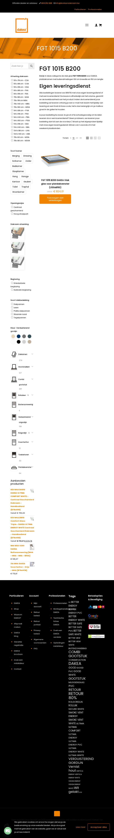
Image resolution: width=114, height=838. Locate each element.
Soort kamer (16, 151)
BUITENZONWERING (78, 648)
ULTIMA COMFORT (74, 728)
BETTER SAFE (75, 623)
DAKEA (17, 603)
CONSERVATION (77, 660)
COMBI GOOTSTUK (78, 653)
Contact (17, 669)
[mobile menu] (87, 25)
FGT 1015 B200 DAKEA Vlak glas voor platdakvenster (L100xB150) (55, 184)
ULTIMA (80, 723)
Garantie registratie (18, 643)
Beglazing (15, 279)
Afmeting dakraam (19, 76)
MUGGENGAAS (76, 682)
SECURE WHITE (76, 709)
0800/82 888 (46, 3)
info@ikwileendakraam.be (68, 3)
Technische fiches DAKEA (58, 621)
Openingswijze (17, 203)
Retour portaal (37, 623)
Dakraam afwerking (20, 224)
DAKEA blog (17, 634)
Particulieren (80, 9)
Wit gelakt (74, 790)
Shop (16, 609)
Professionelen (95, 9)
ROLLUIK (73, 705)
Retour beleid (37, 614)
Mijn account (37, 605)
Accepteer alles (99, 827)
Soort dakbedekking (20, 300)
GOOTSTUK (77, 678)
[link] (71, 138)
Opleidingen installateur (58, 644)
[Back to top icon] (57, 814)
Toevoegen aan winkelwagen (55, 199)
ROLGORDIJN (76, 701)
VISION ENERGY (74, 781)
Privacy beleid (37, 632)
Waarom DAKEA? (18, 616)
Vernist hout (74, 768)
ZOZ (80, 792)
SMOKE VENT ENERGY (76, 714)
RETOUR (75, 689)
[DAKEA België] (21, 25)
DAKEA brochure (18, 653)
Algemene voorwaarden (39, 641)
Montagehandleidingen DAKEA (58, 611)
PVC (71, 686)
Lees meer (81, 827)
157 (70, 602)
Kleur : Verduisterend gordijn (20, 330)
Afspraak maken (18, 625)
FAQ (35, 648)
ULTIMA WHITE (76, 755)
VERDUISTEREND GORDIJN (81, 760)
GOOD (72, 667)
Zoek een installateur (19, 662)
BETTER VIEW (74, 638)
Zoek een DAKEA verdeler (57, 633)
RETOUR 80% (76, 696)
